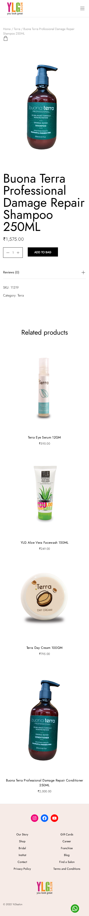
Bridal (22, 848)
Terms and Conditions (66, 869)
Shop (22, 841)
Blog (67, 855)
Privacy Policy (22, 869)
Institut (22, 855)
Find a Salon (67, 862)
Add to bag (42, 252)
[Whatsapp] (75, 908)
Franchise (67, 848)
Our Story (22, 834)
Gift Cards (66, 834)
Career (67, 841)
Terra (17, 29)
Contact (22, 862)
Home (7, 29)
